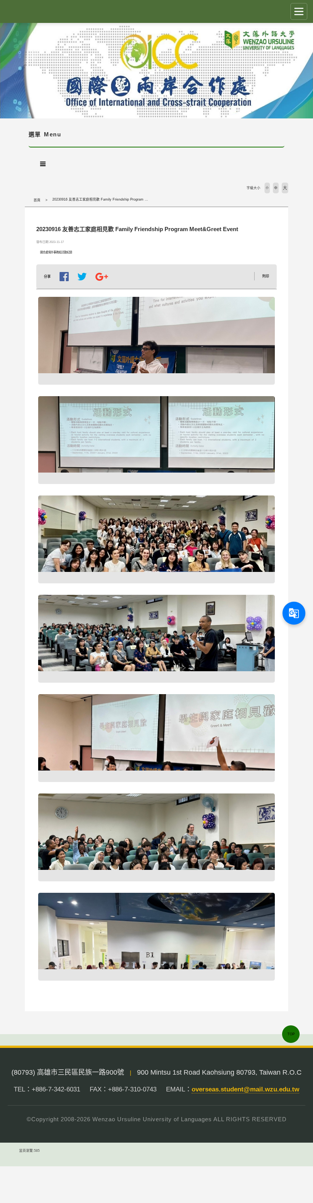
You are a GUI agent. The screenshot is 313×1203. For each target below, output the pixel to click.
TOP (291, 1034)
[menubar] (42, 164)
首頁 (37, 200)
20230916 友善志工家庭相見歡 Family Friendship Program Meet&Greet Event (113, 199)
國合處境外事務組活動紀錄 (56, 252)
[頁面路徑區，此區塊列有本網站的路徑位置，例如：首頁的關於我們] (27, 200)
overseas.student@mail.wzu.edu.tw (245, 1089)
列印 (265, 276)
